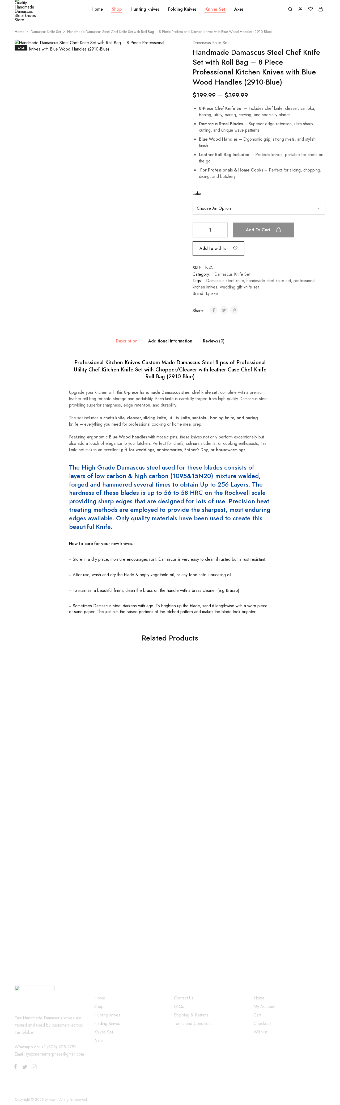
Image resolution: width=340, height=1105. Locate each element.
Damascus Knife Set (46, 31)
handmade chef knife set (268, 281)
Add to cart (259, 230)
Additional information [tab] (170, 341)
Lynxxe (212, 293)
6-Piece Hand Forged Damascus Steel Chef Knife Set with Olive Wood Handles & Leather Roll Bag (48, 901)
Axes (238, 9)
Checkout (262, 1023)
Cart (257, 1015)
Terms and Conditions (193, 1023)
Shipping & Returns (191, 1015)
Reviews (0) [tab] (213, 341)
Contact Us (183, 998)
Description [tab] (127, 341)
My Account (264, 1006)
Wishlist (260, 1032)
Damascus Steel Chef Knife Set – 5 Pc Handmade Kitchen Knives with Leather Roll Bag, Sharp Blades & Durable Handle (48, 766)
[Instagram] (33, 1068)
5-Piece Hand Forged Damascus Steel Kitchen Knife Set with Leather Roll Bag (123, 763)
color (197, 193)
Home (97, 9)
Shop (117, 9)
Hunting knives (145, 9)
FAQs (179, 1006)
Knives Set (215, 9)
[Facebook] (16, 1068)
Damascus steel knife (225, 281)
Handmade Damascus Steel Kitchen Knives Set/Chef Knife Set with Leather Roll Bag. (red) (126, 901)
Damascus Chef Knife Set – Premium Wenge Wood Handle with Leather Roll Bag (204, 763)
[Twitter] (24, 1068)
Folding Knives (182, 9)
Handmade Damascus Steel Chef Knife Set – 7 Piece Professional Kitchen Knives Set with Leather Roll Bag (279, 766)
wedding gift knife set (239, 287)
